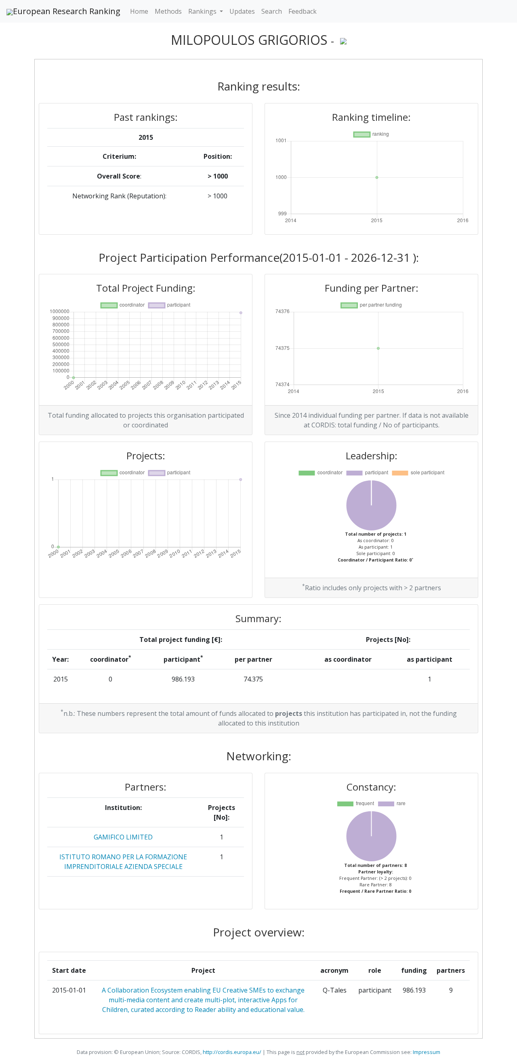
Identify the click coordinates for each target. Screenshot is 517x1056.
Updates (242, 11)
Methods (168, 11)
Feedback (302, 11)
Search (271, 11)
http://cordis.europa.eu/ (232, 1052)
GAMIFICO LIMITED (123, 837)
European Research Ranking (66, 11)
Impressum (426, 1052)
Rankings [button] (203, 11)
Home (139, 11)
